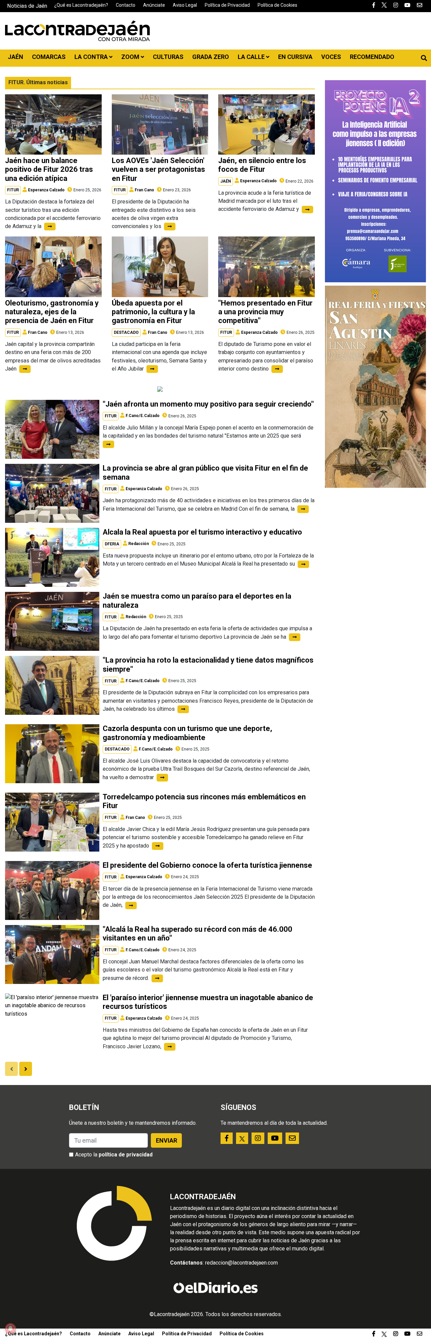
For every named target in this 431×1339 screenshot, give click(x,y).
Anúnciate (154, 5)
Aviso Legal (185, 5)
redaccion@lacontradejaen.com (241, 1263)
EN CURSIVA (295, 56)
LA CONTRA (91, 56)
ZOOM (131, 56)
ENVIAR (166, 1140)
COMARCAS (49, 56)
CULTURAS (168, 56)
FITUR (13, 190)
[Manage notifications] (10, 1328)
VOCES (331, 56)
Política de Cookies (277, 5)
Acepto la (114, 1154)
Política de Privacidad (227, 5)
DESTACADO (126, 332)
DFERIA (112, 544)
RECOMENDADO (372, 56)
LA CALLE (252, 56)
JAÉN (15, 56)
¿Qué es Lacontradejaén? (81, 5)
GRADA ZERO (210, 56)
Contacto (125, 5)
